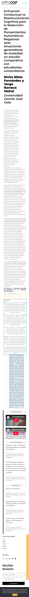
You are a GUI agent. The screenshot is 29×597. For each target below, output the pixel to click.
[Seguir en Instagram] (12, 558)
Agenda (4, 546)
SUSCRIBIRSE (14, 583)
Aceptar (15, 594)
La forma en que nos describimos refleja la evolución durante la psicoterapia (15, 520)
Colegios (4, 544)
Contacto (4, 548)
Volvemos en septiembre (13, 488)
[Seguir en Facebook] (3, 558)
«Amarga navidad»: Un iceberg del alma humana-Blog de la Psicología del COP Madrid (16, 447)
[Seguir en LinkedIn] (9, 558)
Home (3, 539)
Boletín (4, 541)
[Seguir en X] (6, 558)
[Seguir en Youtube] (15, 558)
